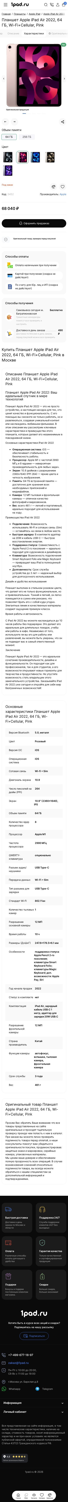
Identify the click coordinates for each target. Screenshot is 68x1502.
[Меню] (5, 5)
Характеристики (34, 33)
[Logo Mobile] (20, 4)
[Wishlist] (62, 186)
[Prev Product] (5, 122)
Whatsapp (14, 1388)
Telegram (47, 1388)
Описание (13, 33)
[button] (4, 78)
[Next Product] (14, 122)
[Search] (45, 4)
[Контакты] (51, 4)
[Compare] (53, 186)
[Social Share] (62, 122)
